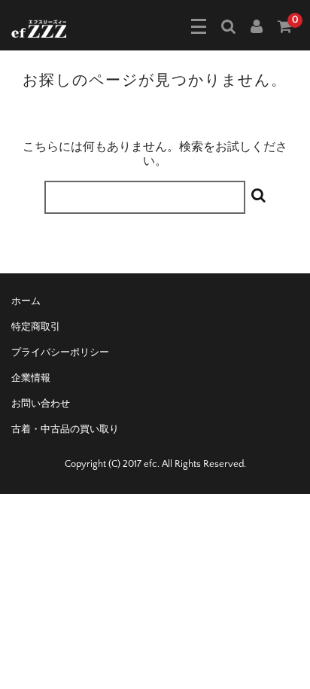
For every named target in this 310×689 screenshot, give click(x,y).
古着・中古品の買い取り (65, 429)
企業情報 (30, 378)
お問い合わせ (40, 403)
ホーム (26, 301)
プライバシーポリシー (60, 352)
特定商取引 (35, 327)
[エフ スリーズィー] (38, 27)
